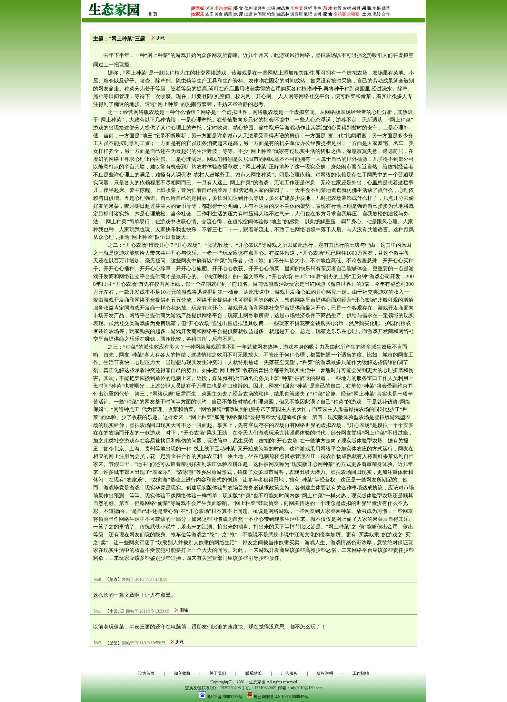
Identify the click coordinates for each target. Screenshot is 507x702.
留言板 (198, 8)
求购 (218, 8)
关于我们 (217, 673)
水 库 (238, 14)
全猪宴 (353, 14)
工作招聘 (360, 673)
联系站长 (253, 673)
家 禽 (327, 14)
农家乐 (198, 14)
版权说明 (325, 673)
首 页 (152, 14)
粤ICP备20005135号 (224, 696)
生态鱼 (283, 8)
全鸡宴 (340, 14)
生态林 (283, 14)
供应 (227, 8)
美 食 (238, 8)
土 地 (366, 14)
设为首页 (146, 673)
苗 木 (327, 8)
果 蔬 (366, 8)
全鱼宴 (296, 8)
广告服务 (289, 673)
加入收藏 (182, 673)
